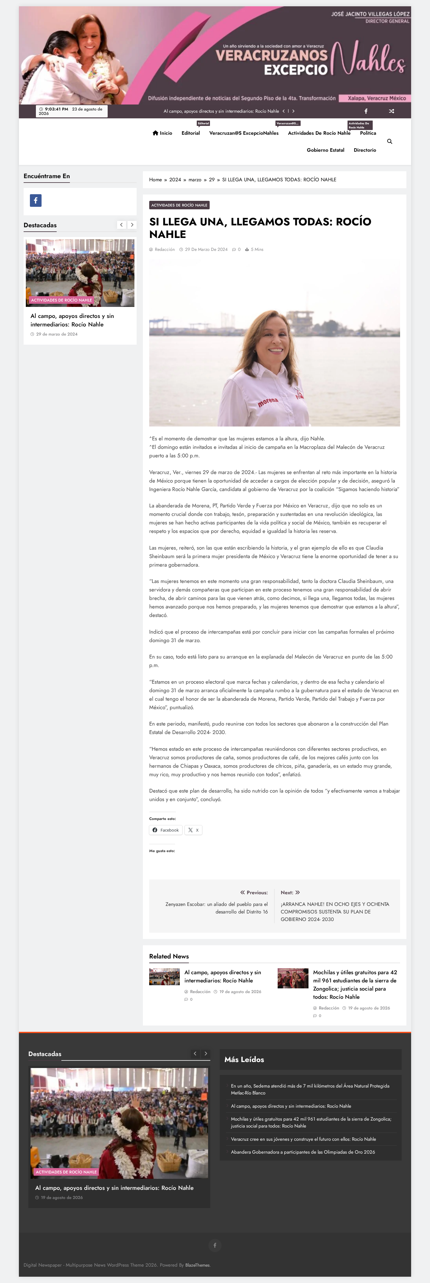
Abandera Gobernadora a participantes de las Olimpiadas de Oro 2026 (303, 1152)
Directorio (365, 150)
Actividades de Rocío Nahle (321, 131)
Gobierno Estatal (325, 150)
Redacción (165, 249)
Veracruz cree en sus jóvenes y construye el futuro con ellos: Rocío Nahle (303, 1139)
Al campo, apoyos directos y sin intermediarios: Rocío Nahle (222, 976)
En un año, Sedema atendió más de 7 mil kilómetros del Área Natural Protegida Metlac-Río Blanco (79, 324)
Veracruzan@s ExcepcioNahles (246, 131)
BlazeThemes (197, 1265)
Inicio (165, 133)
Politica (368, 133)
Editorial (193, 131)
